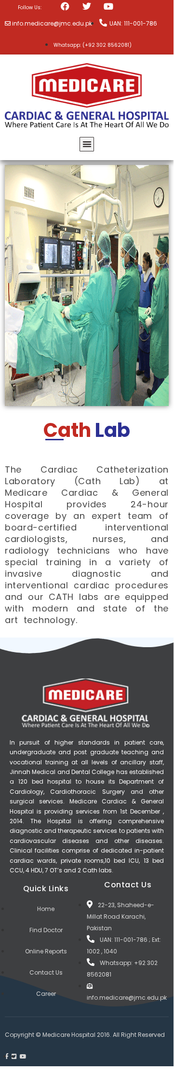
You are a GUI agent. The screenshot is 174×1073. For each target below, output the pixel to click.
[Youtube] (109, 6)
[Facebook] (65, 6)
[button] (87, 144)
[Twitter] (87, 6)
